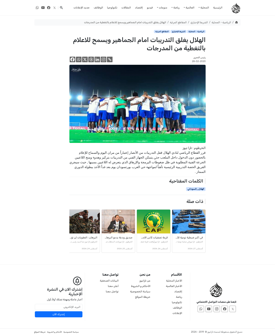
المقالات (126, 7)
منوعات (163, 7)
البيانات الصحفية (109, 280)
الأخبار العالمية (174, 286)
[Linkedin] (97, 59)
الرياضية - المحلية (221, 22)
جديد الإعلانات (82, 7)
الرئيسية (217, 7)
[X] (85, 59)
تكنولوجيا (112, 7)
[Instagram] (103, 59)
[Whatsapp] (78, 59)
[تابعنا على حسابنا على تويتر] (54, 7)
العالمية (190, 7)
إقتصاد (139, 7)
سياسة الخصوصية (140, 291)
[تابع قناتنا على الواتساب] (37, 7)
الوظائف (98, 7)
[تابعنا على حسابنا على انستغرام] (217, 309)
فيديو (150, 7)
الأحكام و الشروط (140, 286)
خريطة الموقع (142, 296)
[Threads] (91, 59)
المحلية (204, 7)
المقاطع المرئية (178, 22)
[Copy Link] (110, 59)
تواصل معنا (112, 291)
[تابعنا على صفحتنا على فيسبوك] (49, 7)
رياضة (176, 7)
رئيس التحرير (200, 57)
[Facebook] (72, 59)
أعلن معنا (113, 286)
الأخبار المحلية (174, 280)
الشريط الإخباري (199, 22)
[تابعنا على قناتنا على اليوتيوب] (43, 7)
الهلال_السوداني (195, 189)
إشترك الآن (59, 314)
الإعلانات (177, 313)
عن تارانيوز (144, 280)
